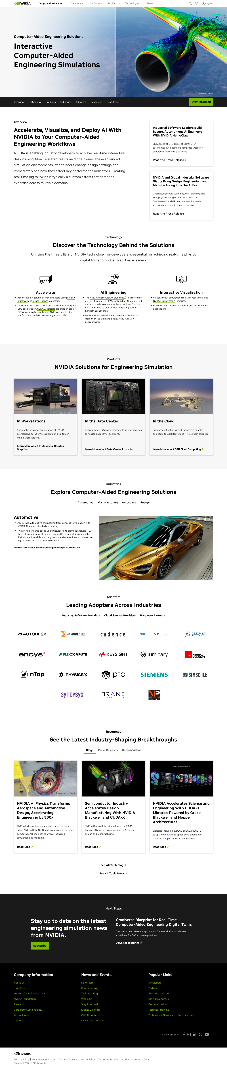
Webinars (86, 998)
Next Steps (113, 101)
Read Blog (24, 847)
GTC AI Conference (92, 1015)
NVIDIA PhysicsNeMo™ (98, 315)
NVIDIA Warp (65, 305)
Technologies (132, 3)
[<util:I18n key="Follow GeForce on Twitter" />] (200, 1034)
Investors (19, 988)
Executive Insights (158, 993)
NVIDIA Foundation (25, 998)
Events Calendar (90, 1009)
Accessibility (87, 1059)
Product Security (131, 1059)
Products (113, 3)
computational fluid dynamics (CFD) (46, 533)
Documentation (157, 1004)
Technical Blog (89, 993)
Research (19, 1004)
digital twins (38, 177)
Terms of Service (68, 1059)
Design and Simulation (50, 3)
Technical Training (158, 1009)
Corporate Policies (108, 1059)
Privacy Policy (21, 1059)
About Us (19, 982)
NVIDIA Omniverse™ (164, 300)
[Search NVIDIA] (190, 2)
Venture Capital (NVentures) (30, 993)
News (150, 3)
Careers (18, 1020)
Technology (35, 101)
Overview (19, 101)
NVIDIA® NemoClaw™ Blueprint (107, 297)
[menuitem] (51, 3)
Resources (96, 101)
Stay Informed (89, 1004)
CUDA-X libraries (46, 308)
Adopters (81, 101)
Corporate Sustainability (28, 1009)
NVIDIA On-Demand (93, 1020)
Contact (148, 1059)
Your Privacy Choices (43, 1059)
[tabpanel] (113, 546)
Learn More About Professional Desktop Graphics (40, 447)
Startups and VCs (158, 998)
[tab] (85, 502)
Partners (153, 988)
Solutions (76, 3)
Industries (65, 101)
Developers (154, 982)
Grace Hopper (40, 300)
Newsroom (87, 982)
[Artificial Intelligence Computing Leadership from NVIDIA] (22, 3)
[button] (196, 4)
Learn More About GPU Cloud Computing (177, 449)
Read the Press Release (169, 160)
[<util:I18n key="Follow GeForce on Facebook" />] (184, 1034)
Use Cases (95, 3)
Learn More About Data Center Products (109, 449)
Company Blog (89, 988)
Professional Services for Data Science (170, 1015)
